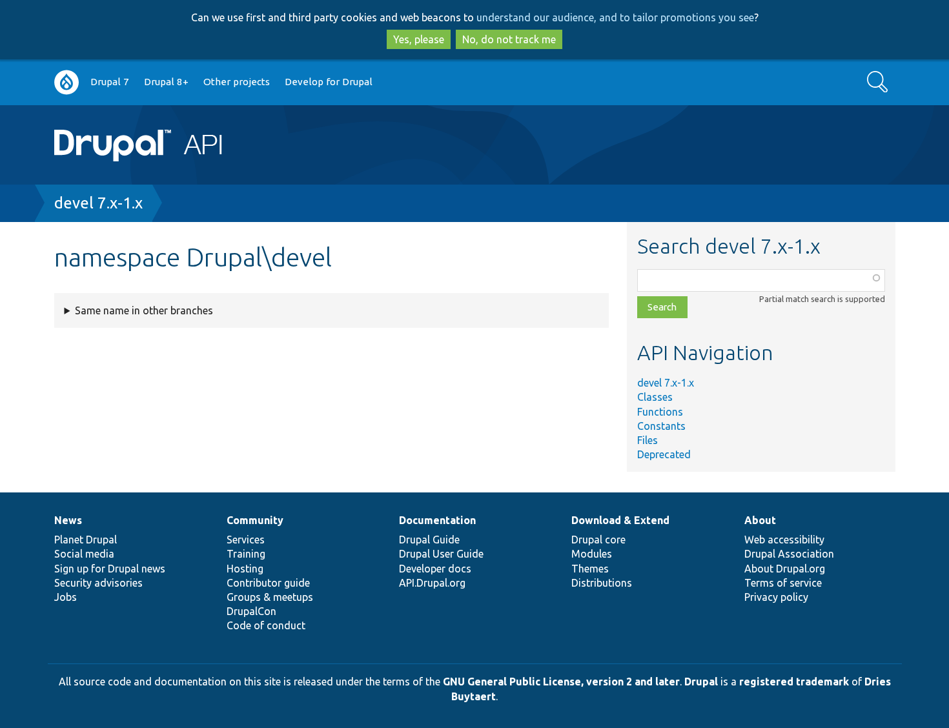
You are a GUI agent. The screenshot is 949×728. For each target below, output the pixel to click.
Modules (591, 554)
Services (246, 539)
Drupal (701, 681)
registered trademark (794, 681)
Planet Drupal (85, 539)
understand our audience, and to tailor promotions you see (615, 17)
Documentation (437, 520)
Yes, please (418, 39)
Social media (84, 554)
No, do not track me (509, 39)
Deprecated (664, 454)
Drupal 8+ (166, 81)
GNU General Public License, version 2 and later (561, 681)
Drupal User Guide (441, 554)
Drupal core (598, 539)
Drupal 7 (109, 81)
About (760, 520)
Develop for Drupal (328, 81)
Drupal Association (789, 554)
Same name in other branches (144, 310)
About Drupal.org (784, 568)
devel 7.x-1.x (98, 203)
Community (255, 520)
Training (246, 554)
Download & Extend (620, 520)
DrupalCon (251, 611)
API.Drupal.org (432, 583)
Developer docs (435, 568)
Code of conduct (266, 625)
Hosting (245, 568)
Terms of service (783, 583)
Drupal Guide (429, 539)
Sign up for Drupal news (109, 568)
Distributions (601, 583)
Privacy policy (776, 597)
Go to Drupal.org (66, 82)
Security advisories (98, 583)
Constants (661, 426)
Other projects (236, 81)
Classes (655, 397)
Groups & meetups (270, 597)
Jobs (65, 597)
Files (647, 440)
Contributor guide (268, 583)
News (68, 520)
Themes (590, 568)
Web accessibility (784, 539)
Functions (660, 412)
